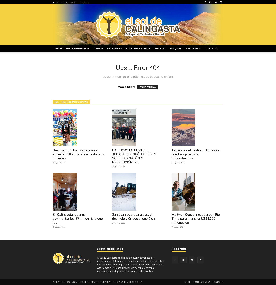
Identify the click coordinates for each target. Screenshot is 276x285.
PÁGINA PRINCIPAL (148, 87)
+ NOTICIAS (191, 48)
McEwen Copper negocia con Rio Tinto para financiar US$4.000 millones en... (196, 218)
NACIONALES (114, 48)
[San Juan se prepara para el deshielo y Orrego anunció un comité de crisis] (138, 192)
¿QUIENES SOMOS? (69, 2)
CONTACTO (84, 2)
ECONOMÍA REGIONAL (138, 48)
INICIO (55, 2)
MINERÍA (98, 48)
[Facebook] (205, 2)
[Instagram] (210, 2)
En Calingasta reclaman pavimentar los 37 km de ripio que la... (78, 218)
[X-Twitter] (220, 2)
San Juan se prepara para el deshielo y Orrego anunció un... (134, 216)
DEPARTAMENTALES (77, 48)
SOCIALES (160, 48)
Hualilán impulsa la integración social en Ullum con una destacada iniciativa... (78, 154)
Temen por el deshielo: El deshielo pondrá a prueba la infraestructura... (197, 154)
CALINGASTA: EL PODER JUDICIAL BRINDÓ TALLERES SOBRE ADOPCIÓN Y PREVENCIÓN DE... (134, 156)
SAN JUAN (175, 48)
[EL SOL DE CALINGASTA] (138, 24)
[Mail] (215, 2)
